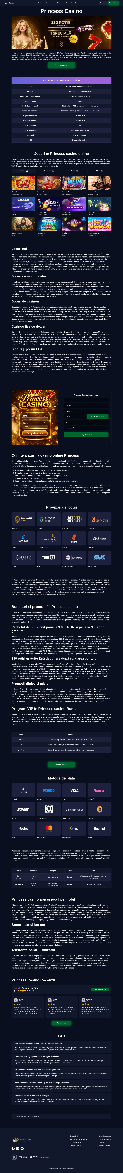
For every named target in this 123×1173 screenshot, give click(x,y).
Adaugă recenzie (100, 989)
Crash (73, 171)
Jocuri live (47, 171)
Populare (22, 171)
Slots (98, 171)
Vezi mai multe (61, 1023)
